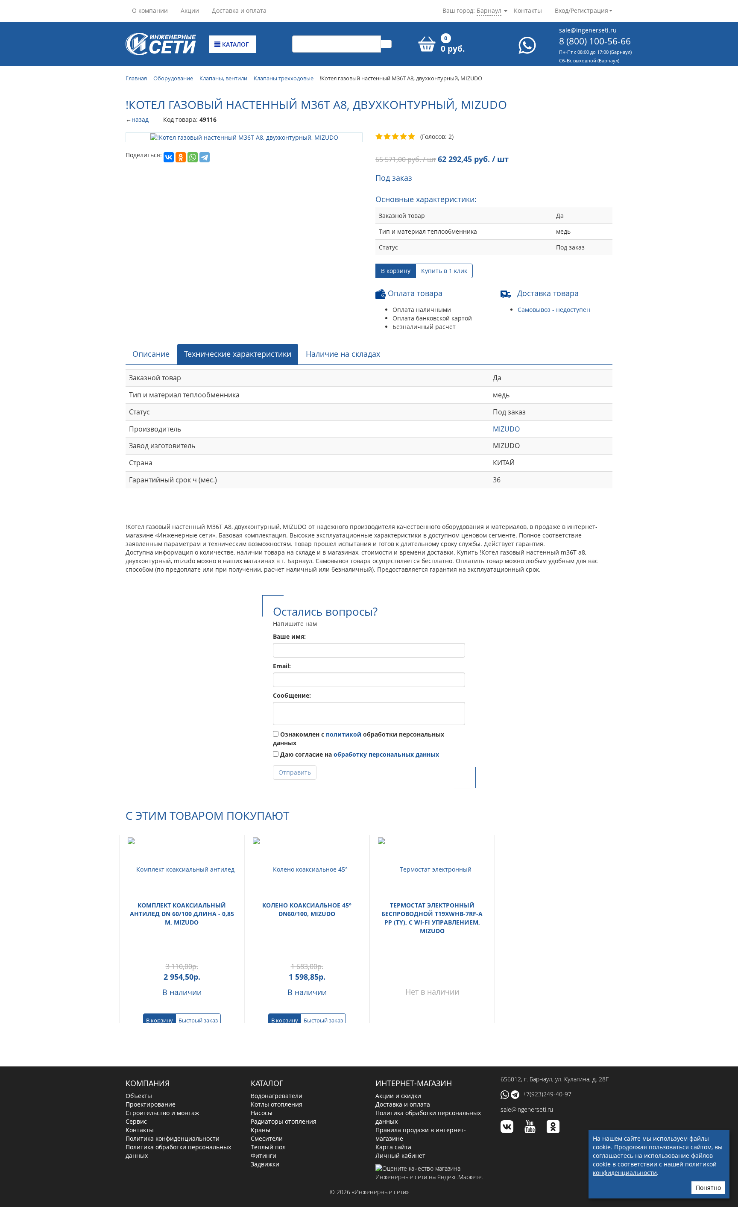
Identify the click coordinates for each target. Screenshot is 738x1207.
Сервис (136, 1121)
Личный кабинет (400, 1155)
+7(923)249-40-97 (547, 1094)
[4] (404, 136)
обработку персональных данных (386, 754)
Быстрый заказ (198, 1020)
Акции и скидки (398, 1096)
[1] (379, 136)
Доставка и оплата (239, 10)
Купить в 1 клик (444, 271)
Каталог (234, 44)
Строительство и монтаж (162, 1113)
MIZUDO (506, 429)
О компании (150, 10)
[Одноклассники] (181, 157)
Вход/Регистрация (581, 10)
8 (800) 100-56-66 (595, 41)
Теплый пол (268, 1147)
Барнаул (489, 10)
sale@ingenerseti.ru (588, 30)
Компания (148, 1083)
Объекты (139, 1096)
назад (140, 119)
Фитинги (263, 1155)
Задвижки (265, 1164)
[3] (396, 136)
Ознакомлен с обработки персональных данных (358, 738)
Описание (151, 354)
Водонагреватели (276, 1096)
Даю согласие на (358, 754)
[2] (388, 136)
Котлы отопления (276, 1104)
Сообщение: (292, 695)
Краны (260, 1130)
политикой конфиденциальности (655, 1168)
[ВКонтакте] (169, 157)
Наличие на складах (343, 354)
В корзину (395, 271)
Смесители (267, 1138)
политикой (343, 734)
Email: (282, 666)
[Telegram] (204, 157)
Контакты (528, 10)
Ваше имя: (289, 636)
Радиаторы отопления (283, 1121)
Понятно (708, 1188)
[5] (412, 136)
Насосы (261, 1113)
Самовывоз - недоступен (554, 309)
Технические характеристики (237, 354)
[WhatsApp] (192, 157)
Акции (190, 10)
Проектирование (151, 1104)
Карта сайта (393, 1147)
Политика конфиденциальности (173, 1138)
